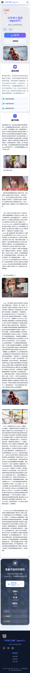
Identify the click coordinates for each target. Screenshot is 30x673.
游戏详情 (15, 656)
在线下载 (15, 661)
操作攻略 (15, 659)
